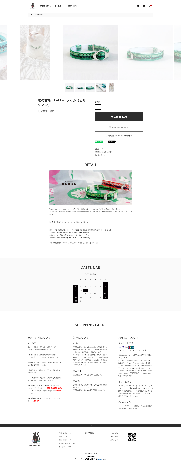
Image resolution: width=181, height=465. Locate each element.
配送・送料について (65, 433)
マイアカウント (115, 433)
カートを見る (114, 436)
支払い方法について (65, 440)
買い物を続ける (100, 155)
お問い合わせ (114, 440)
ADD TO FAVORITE (120, 127)
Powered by (79, 459)
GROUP (58, 6)
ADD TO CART (120, 117)
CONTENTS (72, 6)
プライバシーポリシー (66, 447)
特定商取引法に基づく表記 (103, 152)
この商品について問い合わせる (119, 136)
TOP (30, 15)
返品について (99, 149)
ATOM (91, 433)
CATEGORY (44, 6)
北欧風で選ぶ (39, 15)
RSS (86, 433)
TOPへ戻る (90, 425)
